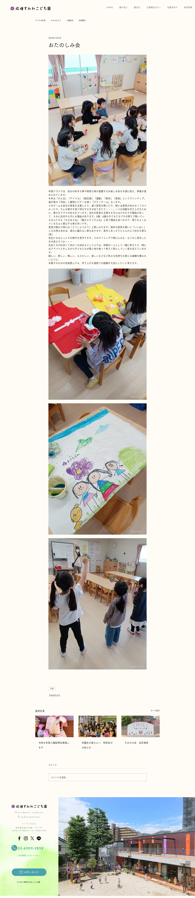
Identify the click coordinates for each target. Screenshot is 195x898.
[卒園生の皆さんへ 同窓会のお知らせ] (97, 726)
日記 (52, 688)
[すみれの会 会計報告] (140, 726)
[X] (32, 838)
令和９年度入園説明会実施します (54, 745)
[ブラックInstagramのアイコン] (25, 838)
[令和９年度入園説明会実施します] (54, 726)
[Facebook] (19, 838)
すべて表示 (155, 711)
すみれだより (54, 695)
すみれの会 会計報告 (136, 743)
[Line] (38, 838)
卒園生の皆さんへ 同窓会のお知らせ (97, 745)
